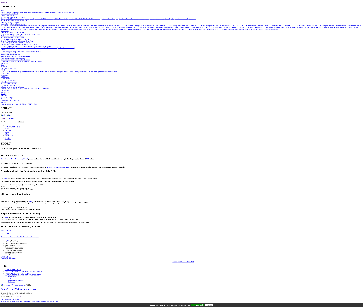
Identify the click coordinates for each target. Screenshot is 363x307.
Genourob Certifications (8, 48)
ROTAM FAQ (32, 104)
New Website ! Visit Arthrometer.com (266, 29)
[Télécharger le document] (8, 257)
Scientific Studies (6, 89)
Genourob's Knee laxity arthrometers (16, 12)
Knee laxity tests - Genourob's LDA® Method (27, 51)
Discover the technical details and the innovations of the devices (20, 237)
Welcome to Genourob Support (10, 104)
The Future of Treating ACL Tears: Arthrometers (139, 25)
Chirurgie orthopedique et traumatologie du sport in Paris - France (20, 34)
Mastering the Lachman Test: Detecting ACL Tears (150, 29)
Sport (2, 65)
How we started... (21, 48)
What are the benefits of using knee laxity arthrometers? (157, 27)
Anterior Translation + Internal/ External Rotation (15, 60)
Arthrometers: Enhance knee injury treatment (142, 19)
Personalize (209, 305)
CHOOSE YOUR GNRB (8, 80)
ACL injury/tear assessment (9, 82)
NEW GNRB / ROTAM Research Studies (68, 25)
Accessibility (4, 301)
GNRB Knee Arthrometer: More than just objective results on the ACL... (103, 25)
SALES (3, 94)
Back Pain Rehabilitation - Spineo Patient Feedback (52, 27)
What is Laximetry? (6, 51)
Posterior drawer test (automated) (10, 54)
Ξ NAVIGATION (12, 127)
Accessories (4, 75)
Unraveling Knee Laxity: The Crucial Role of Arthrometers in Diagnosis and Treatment (109, 29)
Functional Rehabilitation (8, 68)
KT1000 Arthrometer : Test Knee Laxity (256, 25)
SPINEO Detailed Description (54, 71)
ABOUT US (5, 31)
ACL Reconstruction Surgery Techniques (13, 17)
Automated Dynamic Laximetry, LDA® (59, 167)
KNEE (3, 49)
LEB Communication (33, 301)
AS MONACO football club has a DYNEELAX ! (125, 27)
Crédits (25, 301)
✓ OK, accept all (197, 305)
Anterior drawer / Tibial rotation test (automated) (15, 56)
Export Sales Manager (7, 97)
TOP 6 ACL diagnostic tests (66, 19)
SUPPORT (4, 102)
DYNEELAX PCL (6, 92)
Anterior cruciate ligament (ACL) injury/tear (41, 12)
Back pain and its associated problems (319, 25)
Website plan (45, 301)
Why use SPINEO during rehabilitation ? (76, 71)
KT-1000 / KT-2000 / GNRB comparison (87, 19)
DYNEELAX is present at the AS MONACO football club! (19, 44)
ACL (87, 159)
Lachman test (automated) (8, 53)
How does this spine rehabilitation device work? (103, 71)
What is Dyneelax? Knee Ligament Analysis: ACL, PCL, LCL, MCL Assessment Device (201, 27)
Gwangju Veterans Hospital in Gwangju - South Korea (17, 41)
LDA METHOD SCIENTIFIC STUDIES (17, 273)
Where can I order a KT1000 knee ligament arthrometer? (171, 25)
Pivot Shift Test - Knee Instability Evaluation (14, 20)
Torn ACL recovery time (8, 15)
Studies (3, 12)
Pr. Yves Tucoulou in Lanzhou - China (12, 37)
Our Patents (15, 299)
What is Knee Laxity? (234, 27)
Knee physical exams (189, 19)
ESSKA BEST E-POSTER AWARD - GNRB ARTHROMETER (288, 25)
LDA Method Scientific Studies (10, 61)
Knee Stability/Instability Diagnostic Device (169, 19)
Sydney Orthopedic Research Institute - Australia (15, 43)
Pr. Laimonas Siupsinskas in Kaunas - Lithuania (15, 39)
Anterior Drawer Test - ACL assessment (13, 24)
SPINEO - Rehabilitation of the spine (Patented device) (17, 71)
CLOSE (4, 2)
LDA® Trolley (5, 78)
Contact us (4, 118)
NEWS (3, 10)
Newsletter (10, 118)
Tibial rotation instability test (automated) (13, 58)
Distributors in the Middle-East (10, 100)
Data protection (53, 301)
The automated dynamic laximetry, (12, 159)
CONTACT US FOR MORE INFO (183, 262)
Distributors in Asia (6, 99)
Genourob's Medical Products (20, 89)
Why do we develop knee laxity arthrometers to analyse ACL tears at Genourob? (50, 48)
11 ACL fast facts (124, 19)
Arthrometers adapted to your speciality (31, 61)
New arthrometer (50, 25)
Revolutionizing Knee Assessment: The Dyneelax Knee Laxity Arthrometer (60, 29)
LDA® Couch (5, 77)
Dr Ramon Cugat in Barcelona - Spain (12, 36)
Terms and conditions (15, 301)
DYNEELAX (5, 90)
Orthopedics (4, 63)
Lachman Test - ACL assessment (10, 22)
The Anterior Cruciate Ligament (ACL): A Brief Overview (237, 29)
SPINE (3, 70)
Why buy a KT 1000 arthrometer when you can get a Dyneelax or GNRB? (23, 19)
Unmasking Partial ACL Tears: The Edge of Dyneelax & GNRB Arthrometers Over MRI (192, 29)
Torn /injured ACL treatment (9, 14)
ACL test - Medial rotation (8, 83)
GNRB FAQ (24, 104)
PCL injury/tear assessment (9, 85)
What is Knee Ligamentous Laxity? (26, 27)
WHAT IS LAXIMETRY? (13, 270)
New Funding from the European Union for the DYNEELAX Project (89, 27)
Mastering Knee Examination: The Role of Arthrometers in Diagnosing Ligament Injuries (312, 27)
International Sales (6, 95)
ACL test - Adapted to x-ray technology (12, 87)
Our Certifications (6, 299)
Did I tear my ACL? (52, 19)
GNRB (5, 178)
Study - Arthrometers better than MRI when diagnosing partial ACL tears (263, 27)
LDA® (25, 159)
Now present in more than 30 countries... (13, 32)
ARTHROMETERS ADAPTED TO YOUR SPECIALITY (23, 275)
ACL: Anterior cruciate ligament (64, 12)
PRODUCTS (5, 73)
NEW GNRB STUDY (236, 25)
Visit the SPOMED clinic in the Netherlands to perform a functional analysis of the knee (27, 46)
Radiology (4, 66)
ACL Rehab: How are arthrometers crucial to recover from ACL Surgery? (23, 25)
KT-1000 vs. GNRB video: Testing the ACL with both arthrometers (209, 25)
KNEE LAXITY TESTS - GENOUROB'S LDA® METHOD (23, 271)
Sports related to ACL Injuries (109, 19)
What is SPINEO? (39, 71)
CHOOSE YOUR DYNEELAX (39, 89)
